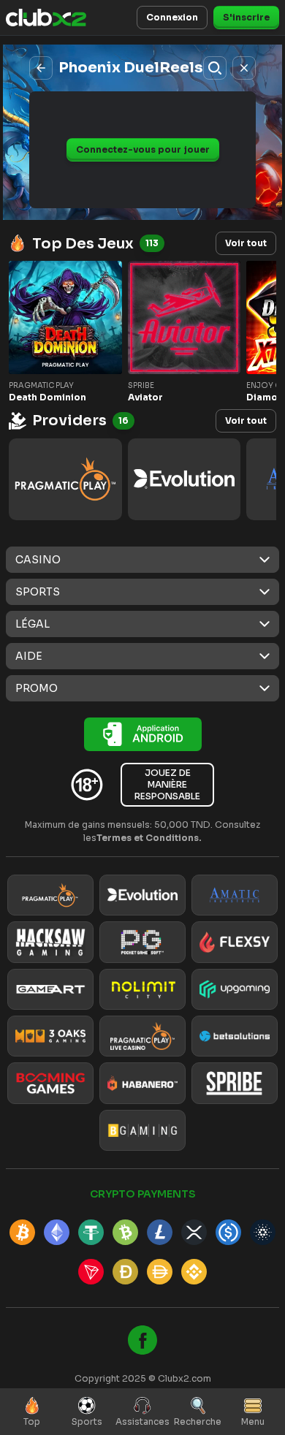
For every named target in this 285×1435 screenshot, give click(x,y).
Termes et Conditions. (149, 837)
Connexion (172, 17)
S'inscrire (246, 17)
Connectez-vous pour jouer (143, 149)
